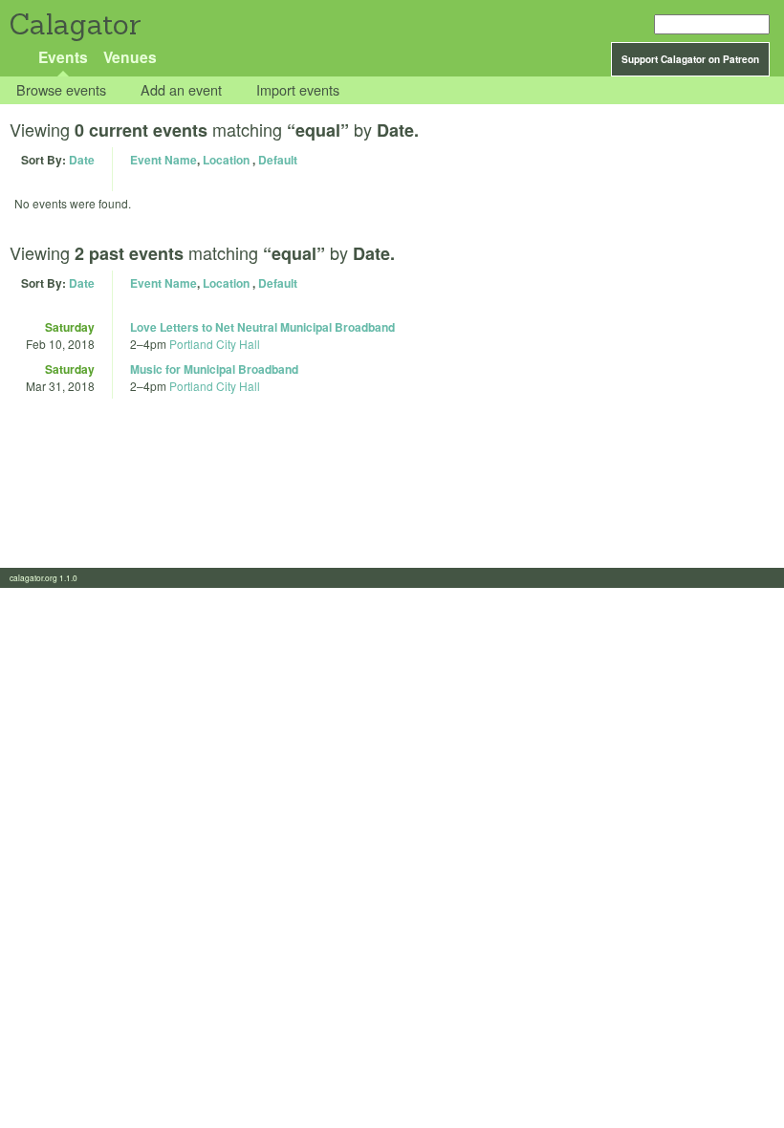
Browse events (61, 90)
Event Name (163, 159)
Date (82, 159)
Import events (297, 90)
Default (277, 159)
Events (63, 57)
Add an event (181, 90)
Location (226, 159)
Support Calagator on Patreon (690, 59)
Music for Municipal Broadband (214, 369)
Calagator (74, 24)
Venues (130, 57)
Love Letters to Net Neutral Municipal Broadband (262, 327)
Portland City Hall (214, 344)
